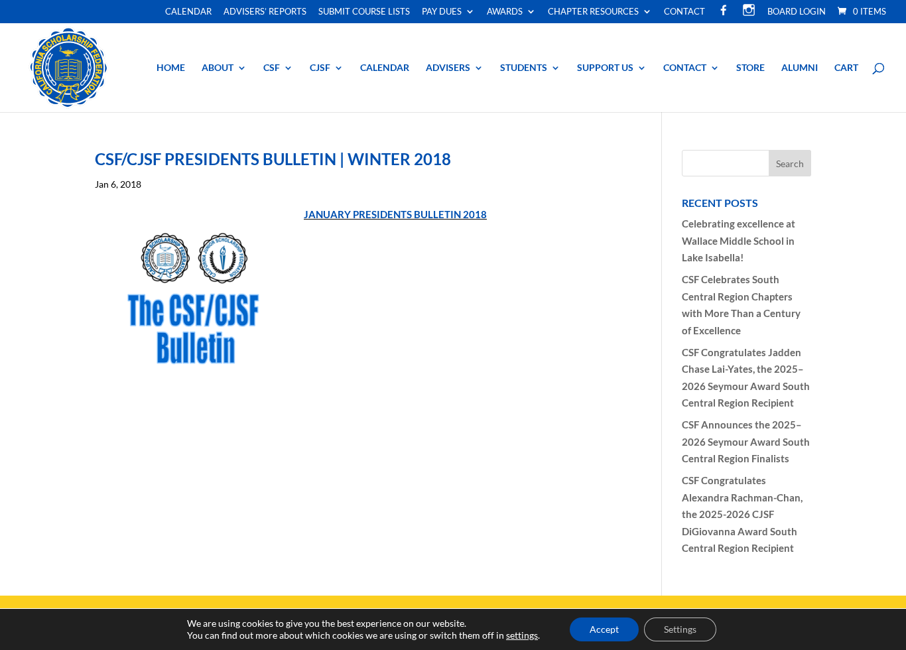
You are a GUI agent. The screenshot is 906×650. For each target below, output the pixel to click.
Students (523, 68)
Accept (604, 629)
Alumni (799, 68)
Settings (680, 629)
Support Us (605, 68)
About (217, 68)
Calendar (188, 12)
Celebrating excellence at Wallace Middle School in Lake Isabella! (738, 240)
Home (171, 68)
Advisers (448, 68)
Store (750, 68)
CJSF (320, 68)
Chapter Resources (593, 12)
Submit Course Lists (364, 12)
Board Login (796, 12)
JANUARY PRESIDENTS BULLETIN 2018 (395, 214)
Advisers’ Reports (265, 12)
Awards (505, 12)
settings (522, 635)
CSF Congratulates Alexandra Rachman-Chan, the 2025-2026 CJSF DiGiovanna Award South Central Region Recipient (742, 514)
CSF (271, 68)
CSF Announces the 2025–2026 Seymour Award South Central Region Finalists (746, 441)
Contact (684, 12)
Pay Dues (442, 12)
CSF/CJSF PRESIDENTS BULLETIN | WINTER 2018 (273, 158)
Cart (846, 68)
